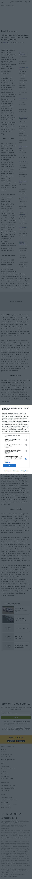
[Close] (28, 408)
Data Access (16, 471)
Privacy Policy (24, 471)
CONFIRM (10, 465)
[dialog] (16, 439)
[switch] (26, 440)
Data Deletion (7, 471)
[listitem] (16, 436)
